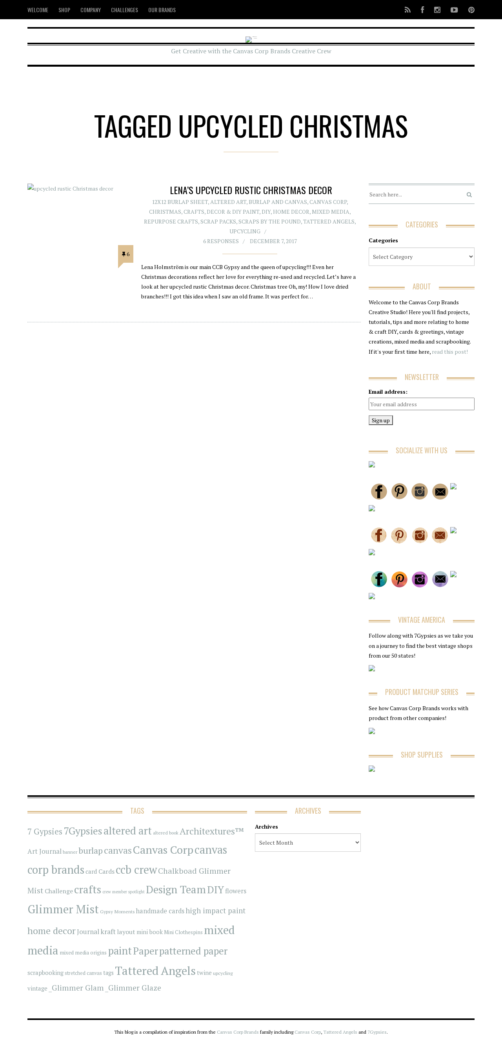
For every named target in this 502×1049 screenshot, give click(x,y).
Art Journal (44, 851)
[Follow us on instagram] (437, 9)
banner (70, 852)
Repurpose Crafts (171, 221)
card (91, 871)
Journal (88, 931)
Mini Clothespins (183, 932)
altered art (128, 831)
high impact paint (216, 910)
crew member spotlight (123, 891)
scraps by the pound (269, 221)
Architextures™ (212, 831)
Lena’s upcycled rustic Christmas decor (251, 190)
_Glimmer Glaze (133, 988)
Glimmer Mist (63, 909)
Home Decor (291, 211)
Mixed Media (330, 211)
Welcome (37, 9)
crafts (87, 889)
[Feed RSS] (407, 9)
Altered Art (228, 201)
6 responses (221, 241)
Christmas (165, 211)
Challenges (124, 9)
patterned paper (193, 950)
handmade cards (160, 911)
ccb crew (136, 869)
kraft (108, 931)
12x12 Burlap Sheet (180, 201)
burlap (90, 850)
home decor (51, 931)
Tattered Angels (329, 221)
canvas (118, 850)
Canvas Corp (328, 201)
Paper (145, 950)
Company (90, 9)
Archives (266, 826)
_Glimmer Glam (76, 988)
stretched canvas (83, 973)
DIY (266, 211)
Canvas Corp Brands (238, 1032)
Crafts (194, 211)
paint (120, 951)
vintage (37, 988)
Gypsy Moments (117, 911)
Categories (383, 240)
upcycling (244, 231)
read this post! (449, 351)
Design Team (176, 889)
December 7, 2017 (273, 241)
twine (204, 972)
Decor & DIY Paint (233, 211)
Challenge (59, 891)
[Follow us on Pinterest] (469, 9)
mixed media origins (83, 952)
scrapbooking (45, 972)
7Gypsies (83, 830)
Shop (64, 9)
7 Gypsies (44, 831)
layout (126, 931)
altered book (165, 833)
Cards (106, 871)
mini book (149, 932)
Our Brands (162, 9)
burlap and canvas (278, 201)
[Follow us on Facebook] (422, 9)
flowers (235, 891)
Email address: (388, 391)
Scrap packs (218, 221)
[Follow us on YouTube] (454, 9)
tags (108, 972)
